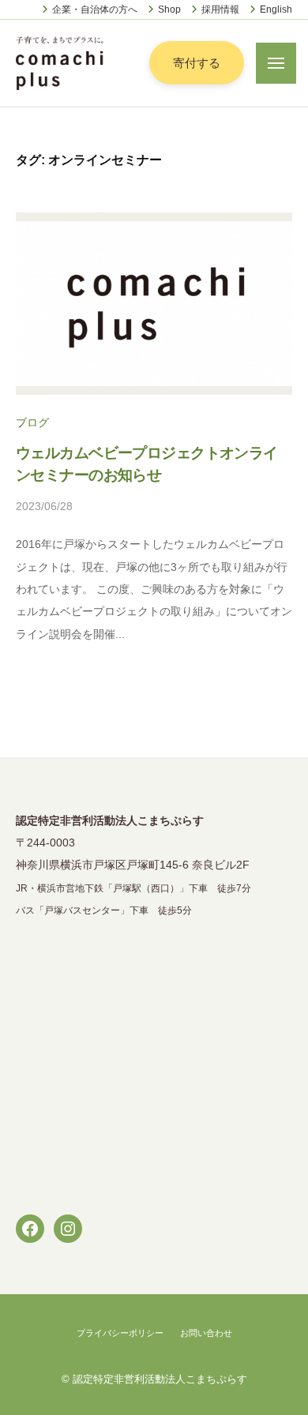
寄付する (196, 62)
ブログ (32, 423)
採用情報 (220, 9)
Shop (169, 9)
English (276, 9)
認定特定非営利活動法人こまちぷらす (160, 1379)
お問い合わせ (206, 1333)
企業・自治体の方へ (94, 9)
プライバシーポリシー (120, 1333)
